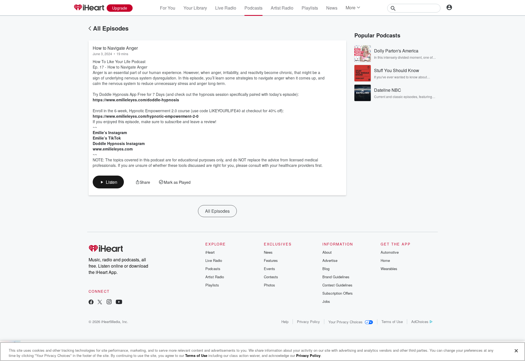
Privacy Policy (308, 321)
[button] (108, 182)
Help (284, 321)
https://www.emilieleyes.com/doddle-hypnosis (136, 99)
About (327, 252)
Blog (325, 268)
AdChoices (419, 321)
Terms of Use (392, 321)
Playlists (310, 8)
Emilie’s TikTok (107, 138)
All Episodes (111, 28)
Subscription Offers (337, 293)
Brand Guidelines (335, 276)
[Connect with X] (100, 302)
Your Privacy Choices (345, 321)
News (331, 8)
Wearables (389, 268)
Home (385, 260)
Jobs (326, 301)
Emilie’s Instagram (110, 132)
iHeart (210, 252)
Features (271, 260)
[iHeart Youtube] (119, 302)
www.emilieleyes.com (113, 149)
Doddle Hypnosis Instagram (119, 143)
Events (269, 268)
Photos (269, 285)
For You (167, 8)
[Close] (516, 351)
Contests (271, 276)
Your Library (195, 8)
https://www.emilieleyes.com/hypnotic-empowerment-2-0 (146, 116)
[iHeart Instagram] (109, 302)
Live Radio (225, 8)
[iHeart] (88, 7)
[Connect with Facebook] (91, 302)
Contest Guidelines (337, 285)
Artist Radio (282, 8)
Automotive (390, 252)
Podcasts (253, 8)
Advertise (329, 260)
